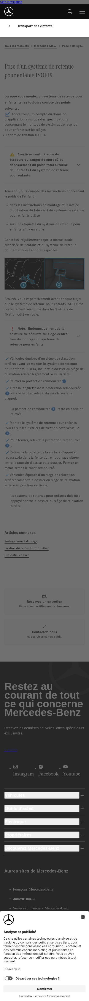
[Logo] (8, 11)
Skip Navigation (11, 2)
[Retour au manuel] (11, 26)
